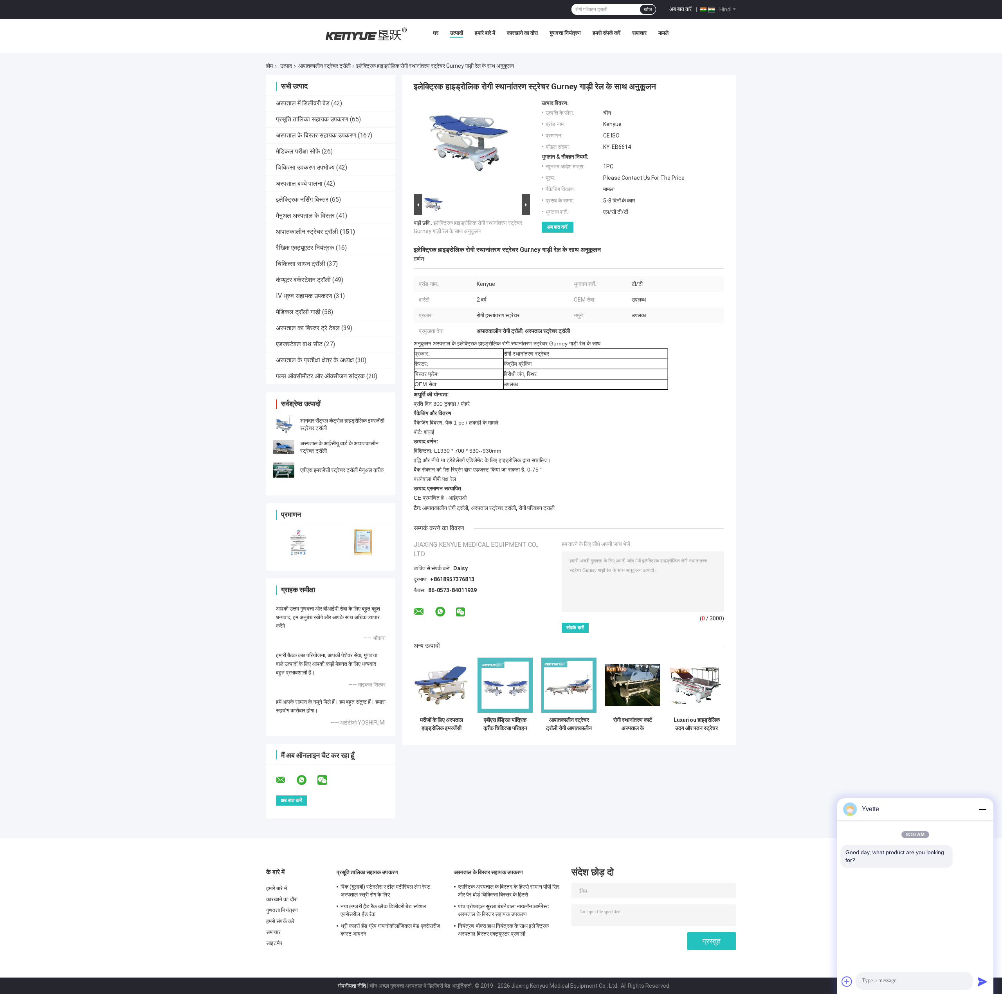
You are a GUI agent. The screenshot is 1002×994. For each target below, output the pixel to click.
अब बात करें (680, 9)
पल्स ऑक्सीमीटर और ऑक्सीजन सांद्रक (320, 376)
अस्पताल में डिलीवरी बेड (303, 103)
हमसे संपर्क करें (606, 33)
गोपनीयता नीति (352, 986)
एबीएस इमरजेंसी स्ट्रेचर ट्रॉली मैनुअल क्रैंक (342, 470)
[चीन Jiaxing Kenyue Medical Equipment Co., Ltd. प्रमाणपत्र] (298, 542)
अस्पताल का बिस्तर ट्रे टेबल (308, 328)
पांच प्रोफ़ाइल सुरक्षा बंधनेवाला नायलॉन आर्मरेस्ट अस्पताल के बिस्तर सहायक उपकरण (503, 910)
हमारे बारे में (485, 33)
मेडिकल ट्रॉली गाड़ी (298, 312)
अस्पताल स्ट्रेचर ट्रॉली (493, 508)
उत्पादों (456, 33)
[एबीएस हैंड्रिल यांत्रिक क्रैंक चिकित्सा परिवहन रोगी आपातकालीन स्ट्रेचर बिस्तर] (505, 685)
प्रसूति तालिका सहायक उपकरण (312, 119)
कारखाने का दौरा (522, 33)
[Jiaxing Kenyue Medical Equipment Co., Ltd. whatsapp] (306, 780)
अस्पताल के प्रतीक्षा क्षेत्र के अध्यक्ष (315, 360)
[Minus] (982, 809)
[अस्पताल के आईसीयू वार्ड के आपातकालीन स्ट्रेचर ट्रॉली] (283, 447)
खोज (648, 9)
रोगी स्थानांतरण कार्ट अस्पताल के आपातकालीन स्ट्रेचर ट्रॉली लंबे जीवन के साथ (633, 724)
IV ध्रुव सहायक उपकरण (304, 296)
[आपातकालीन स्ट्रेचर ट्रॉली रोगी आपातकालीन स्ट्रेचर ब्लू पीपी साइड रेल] (569, 685)
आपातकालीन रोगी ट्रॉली (445, 508)
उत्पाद (286, 66)
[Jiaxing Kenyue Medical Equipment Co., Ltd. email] (286, 780)
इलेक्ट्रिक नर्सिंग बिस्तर (302, 199)
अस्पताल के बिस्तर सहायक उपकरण (316, 135)
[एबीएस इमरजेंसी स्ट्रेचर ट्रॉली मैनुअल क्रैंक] (283, 470)
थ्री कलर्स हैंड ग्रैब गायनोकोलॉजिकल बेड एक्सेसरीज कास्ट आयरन (390, 930)
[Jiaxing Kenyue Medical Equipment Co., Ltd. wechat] (327, 780)
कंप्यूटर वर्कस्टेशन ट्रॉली (303, 280)
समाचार (639, 33)
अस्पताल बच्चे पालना (299, 183)
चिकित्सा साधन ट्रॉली (300, 263)
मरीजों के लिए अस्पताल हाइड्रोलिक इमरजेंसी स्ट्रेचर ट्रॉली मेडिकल (441, 724)
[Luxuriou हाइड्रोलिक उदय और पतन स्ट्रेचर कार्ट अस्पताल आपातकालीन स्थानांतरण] (696, 685)
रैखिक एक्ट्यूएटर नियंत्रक (305, 247)
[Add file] (847, 981)
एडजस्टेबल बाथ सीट (299, 344)
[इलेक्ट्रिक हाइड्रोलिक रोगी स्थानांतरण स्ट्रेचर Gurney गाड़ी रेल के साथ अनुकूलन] (468, 146)
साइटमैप (274, 943)
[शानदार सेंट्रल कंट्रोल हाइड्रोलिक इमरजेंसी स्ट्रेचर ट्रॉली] (283, 424)
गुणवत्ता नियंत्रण (565, 33)
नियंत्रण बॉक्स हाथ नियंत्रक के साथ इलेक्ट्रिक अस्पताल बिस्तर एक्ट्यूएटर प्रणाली (503, 930)
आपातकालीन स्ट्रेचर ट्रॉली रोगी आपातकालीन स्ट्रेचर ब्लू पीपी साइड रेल (569, 724)
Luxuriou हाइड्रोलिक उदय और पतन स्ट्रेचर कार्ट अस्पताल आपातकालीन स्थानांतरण (696, 724)
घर (435, 33)
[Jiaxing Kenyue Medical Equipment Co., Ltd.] (365, 35)
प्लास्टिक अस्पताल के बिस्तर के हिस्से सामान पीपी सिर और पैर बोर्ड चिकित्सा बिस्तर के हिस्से (508, 891)
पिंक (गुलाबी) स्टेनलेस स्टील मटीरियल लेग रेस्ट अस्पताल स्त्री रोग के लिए (385, 891)
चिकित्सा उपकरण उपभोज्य (305, 167)
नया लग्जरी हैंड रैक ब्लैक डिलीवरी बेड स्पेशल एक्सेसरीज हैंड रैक (383, 910)
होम (269, 66)
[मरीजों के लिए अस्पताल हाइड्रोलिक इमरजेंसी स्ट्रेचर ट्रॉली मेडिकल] (441, 685)
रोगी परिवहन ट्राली (537, 508)
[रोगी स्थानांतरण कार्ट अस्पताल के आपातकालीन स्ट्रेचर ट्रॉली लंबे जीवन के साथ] (632, 685)
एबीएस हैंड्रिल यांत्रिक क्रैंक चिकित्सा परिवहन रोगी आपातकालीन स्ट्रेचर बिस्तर (505, 724)
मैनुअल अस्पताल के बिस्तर (305, 215)
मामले (663, 33)
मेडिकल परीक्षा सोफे (298, 151)
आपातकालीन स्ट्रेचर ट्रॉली (324, 66)
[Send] (982, 981)
